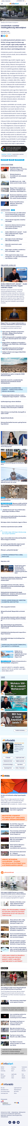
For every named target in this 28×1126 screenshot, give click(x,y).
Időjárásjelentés (17, 1089)
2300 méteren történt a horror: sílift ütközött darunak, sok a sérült (10, 481)
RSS (20, 1115)
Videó (12, 1077)
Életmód (23, 1070)
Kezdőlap (4, 154)
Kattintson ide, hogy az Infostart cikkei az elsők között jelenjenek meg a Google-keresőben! (13, 149)
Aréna (15, 1093)
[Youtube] (18, 1122)
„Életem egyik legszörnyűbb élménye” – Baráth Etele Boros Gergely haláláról (12, 389)
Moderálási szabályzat (6, 1115)
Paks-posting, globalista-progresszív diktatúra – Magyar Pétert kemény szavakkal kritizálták (13, 333)
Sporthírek (16, 1091)
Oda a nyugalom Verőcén (8, 607)
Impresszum (4, 1113)
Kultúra (13, 1069)
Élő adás (8, 757)
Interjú (23, 1069)
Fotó (23, 1074)
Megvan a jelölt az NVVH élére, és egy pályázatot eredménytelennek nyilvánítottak (14, 505)
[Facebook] (14, 1122)
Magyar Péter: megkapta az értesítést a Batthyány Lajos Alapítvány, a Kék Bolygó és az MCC (14, 344)
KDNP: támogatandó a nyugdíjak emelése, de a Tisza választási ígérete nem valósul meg (14, 339)
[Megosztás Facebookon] (2, 35)
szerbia (11, 159)
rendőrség (4, 159)
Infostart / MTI (5, 31)
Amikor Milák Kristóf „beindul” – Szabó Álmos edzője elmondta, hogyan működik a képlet (14, 285)
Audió (12, 1076)
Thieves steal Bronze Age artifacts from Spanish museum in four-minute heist (13, 1051)
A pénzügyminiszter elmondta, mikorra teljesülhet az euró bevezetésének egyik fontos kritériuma (12, 586)
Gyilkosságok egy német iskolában (11, 401)
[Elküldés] (7, 35)
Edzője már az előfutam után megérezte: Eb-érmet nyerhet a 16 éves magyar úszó (21, 654)
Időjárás (23, 1077)
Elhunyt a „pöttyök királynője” (9, 550)
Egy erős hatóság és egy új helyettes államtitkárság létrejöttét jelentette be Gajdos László (12, 626)
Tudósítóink (24, 1067)
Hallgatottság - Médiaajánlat (18, 1112)
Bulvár (2, 1074)
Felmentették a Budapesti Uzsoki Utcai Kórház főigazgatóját (11, 446)
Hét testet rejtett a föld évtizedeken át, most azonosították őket (12, 499)
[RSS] (9, 1122)
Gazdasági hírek (4, 1093)
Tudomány (13, 1067)
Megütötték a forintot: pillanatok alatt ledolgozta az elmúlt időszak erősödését (13, 817)
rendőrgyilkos (20, 159)
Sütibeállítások (4, 1116)
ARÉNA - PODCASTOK (6, 1)
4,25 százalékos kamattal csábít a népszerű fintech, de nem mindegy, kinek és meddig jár (13, 619)
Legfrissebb (14, 1074)
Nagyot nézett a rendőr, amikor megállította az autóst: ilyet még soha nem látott (13, 669)
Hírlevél (23, 1076)
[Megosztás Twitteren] (4, 35)
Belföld (2, 1067)
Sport (12, 1070)
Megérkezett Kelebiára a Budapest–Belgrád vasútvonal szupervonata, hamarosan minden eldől (14, 579)
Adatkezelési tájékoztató (14, 1113)
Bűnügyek (3, 1076)
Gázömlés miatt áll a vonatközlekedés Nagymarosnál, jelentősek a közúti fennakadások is (12, 381)
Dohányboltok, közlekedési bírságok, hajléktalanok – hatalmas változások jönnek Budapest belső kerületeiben (13, 594)
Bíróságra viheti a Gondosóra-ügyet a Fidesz (14, 522)
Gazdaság (3, 1070)
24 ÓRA (12, 210)
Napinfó (2, 1077)
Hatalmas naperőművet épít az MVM (11, 526)
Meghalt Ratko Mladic (7, 418)
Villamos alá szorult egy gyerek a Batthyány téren (12, 463)
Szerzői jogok (15, 1115)
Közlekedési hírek (4, 1089)
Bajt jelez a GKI (5, 561)
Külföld (9, 154)
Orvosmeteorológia (5, 1091)
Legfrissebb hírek (18, 1087)
